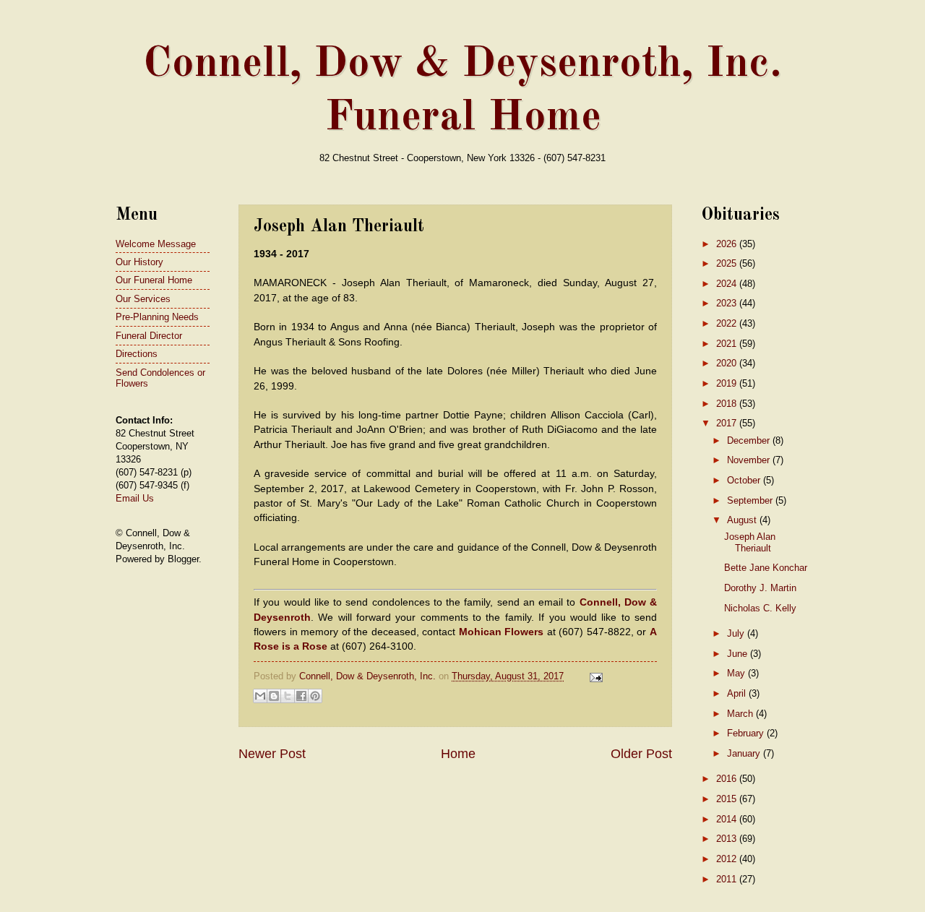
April (738, 693)
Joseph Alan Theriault (749, 542)
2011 (727, 879)
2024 (727, 283)
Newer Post (272, 754)
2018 (727, 403)
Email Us (135, 498)
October (745, 480)
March (741, 713)
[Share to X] (287, 696)
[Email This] (260, 696)
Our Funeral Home (154, 280)
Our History (139, 262)
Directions (137, 353)
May (737, 673)
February (747, 733)
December (750, 440)
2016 (727, 778)
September (751, 500)
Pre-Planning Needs (157, 316)
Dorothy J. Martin (760, 587)
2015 (727, 798)
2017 (727, 423)
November (750, 460)
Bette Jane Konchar (765, 567)
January (745, 753)
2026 (727, 243)
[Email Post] (594, 676)
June (738, 653)
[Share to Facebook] (301, 696)
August (743, 520)
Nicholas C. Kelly (760, 608)
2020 (727, 363)
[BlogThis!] (274, 696)
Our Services (143, 298)
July (737, 633)
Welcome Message (156, 243)
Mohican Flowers (501, 632)
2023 (727, 303)
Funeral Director (149, 335)
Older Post (641, 754)
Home (458, 754)
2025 (727, 263)
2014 (727, 819)
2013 (727, 838)
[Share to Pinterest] (315, 696)
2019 (727, 383)
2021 (727, 343)
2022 (727, 323)
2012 (727, 858)
